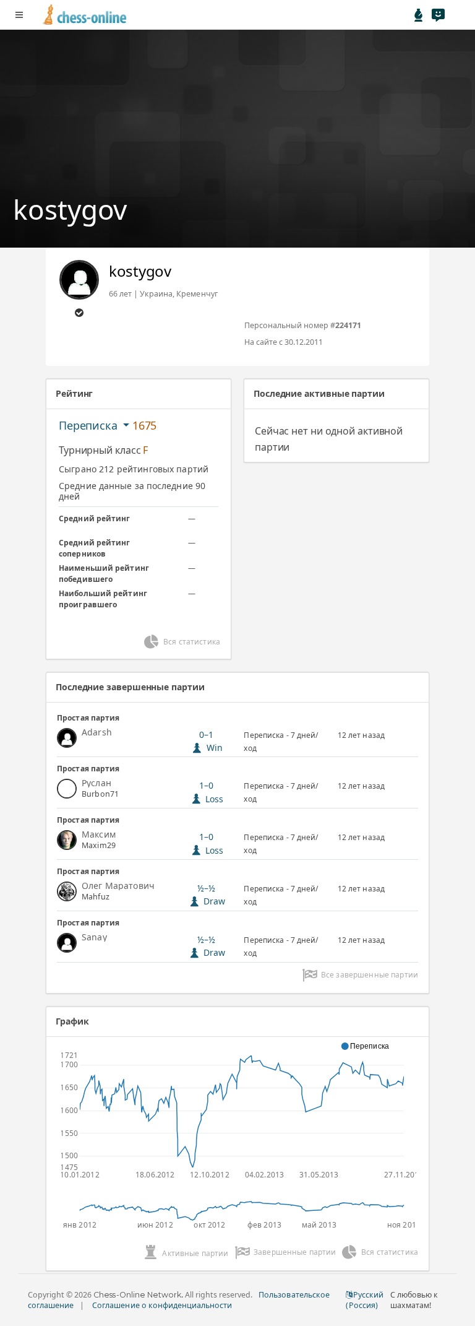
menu (19, 15)
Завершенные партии (295, 1252)
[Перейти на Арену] (418, 14)
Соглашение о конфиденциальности (162, 1305)
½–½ (211, 894)
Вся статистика (191, 641)
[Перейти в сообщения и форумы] (437, 14)
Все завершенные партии (369, 974)
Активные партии (195, 1253)
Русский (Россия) (364, 1300)
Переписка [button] (89, 425)
